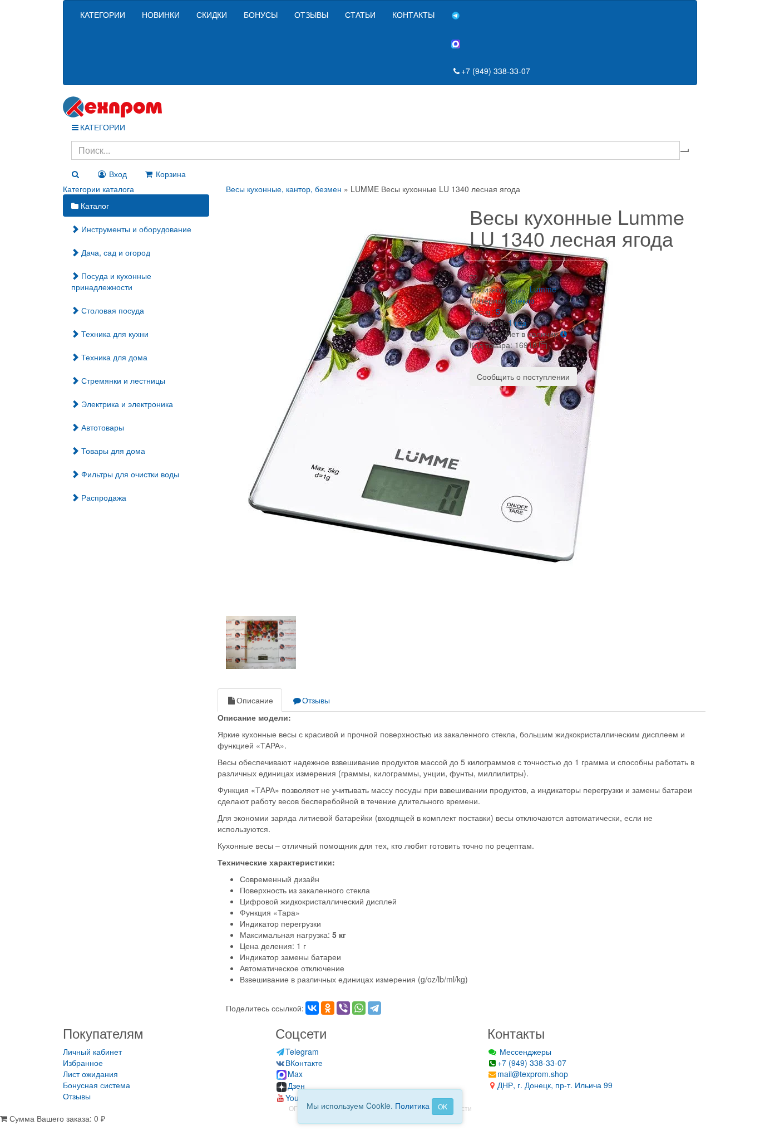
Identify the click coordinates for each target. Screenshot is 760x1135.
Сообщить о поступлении (523, 376)
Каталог (93, 205)
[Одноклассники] (327, 1008)
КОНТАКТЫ (413, 14)
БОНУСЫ (261, 14)
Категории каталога (98, 188)
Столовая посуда (111, 310)
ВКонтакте (304, 1062)
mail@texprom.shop (532, 1073)
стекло (523, 300)
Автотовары (101, 427)
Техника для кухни (114, 333)
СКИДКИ (211, 14)
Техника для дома (113, 357)
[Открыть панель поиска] (75, 173)
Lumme (543, 289)
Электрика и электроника (126, 403)
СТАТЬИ (360, 14)
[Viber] (343, 1008)
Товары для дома (112, 450)
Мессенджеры (524, 1051)
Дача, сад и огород (114, 252)
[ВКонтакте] (312, 1008)
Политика (412, 1105)
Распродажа (102, 497)
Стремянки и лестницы (122, 380)
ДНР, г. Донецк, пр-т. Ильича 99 (555, 1084)
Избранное (83, 1062)
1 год (517, 322)
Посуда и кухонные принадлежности (111, 281)
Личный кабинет (92, 1051)
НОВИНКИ (161, 14)
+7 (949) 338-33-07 (495, 70)
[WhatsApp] (359, 1008)
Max (295, 1073)
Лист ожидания (90, 1073)
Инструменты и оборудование (135, 228)
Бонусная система (96, 1084)
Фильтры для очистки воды (129, 474)
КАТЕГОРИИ (102, 14)
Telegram (302, 1051)
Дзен (296, 1085)
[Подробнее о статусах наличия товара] (563, 333)
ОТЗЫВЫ (311, 14)
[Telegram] (374, 1008)
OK (442, 1106)
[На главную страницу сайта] (380, 107)
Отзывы (316, 700)
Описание (254, 700)
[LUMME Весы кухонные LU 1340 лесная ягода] (434, 401)
